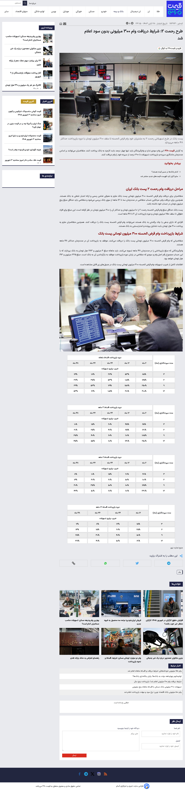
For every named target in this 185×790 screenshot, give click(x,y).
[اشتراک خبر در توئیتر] (137, 563)
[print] (60, 24)
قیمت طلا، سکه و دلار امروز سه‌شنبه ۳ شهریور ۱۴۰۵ (23, 162)
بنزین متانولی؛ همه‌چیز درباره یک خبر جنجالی (164, 658)
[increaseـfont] (132, 23)
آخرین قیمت (28, 101)
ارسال (74, 755)
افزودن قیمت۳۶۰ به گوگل (171, 48)
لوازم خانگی (39, 11)
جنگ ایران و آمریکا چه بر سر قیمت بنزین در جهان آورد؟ (24, 125)
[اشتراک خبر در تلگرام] (168, 563)
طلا (158, 11)
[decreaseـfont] (127, 23)
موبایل (66, 11)
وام (179, 572)
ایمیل (178, 740)
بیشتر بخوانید (172, 163)
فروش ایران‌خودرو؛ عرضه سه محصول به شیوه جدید (122, 622)
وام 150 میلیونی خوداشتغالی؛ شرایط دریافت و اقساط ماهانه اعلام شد (154, 671)
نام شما (177, 728)
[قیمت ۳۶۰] (175, 9)
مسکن (92, 11)
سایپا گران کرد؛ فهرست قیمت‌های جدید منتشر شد (159, 176)
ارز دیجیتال (135, 11)
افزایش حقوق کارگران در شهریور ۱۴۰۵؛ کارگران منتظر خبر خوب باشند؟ (164, 622)
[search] (25, 3)
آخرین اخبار (47, 101)
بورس (54, 11)
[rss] (105, 774)
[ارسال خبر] (64, 24)
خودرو (104, 11)
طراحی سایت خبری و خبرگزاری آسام (129, 786)
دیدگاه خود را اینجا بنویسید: (128, 728)
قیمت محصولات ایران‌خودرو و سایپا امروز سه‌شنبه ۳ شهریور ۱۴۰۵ (25, 137)
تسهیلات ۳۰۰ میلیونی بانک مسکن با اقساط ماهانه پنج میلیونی (156, 687)
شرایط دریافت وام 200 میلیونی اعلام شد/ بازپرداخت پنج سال (157, 681)
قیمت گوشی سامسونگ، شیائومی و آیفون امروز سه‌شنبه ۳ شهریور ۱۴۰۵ (24, 113)
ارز (149, 11)
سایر (6, 11)
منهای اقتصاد (21, 11)
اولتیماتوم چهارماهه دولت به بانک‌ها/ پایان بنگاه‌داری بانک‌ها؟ (157, 676)
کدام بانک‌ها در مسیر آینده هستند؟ (165, 171)
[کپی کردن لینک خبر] (73, 563)
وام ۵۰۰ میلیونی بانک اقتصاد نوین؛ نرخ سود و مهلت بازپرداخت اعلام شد (152, 692)
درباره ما (33, 3)
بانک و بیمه (118, 11)
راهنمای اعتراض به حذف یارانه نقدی (84, 658)
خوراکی (79, 11)
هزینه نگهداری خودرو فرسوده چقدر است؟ (24, 149)
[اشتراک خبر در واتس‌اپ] (105, 563)
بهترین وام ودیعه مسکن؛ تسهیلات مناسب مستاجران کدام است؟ (82, 622)
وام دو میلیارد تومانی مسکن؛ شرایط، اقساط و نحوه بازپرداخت (123, 660)
